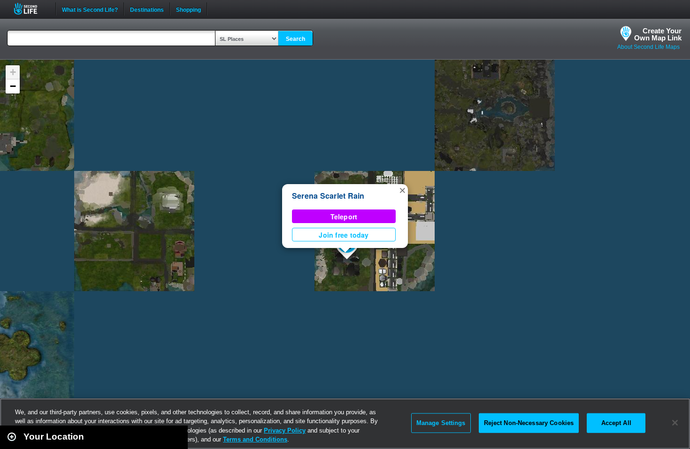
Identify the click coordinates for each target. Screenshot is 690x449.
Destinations (147, 9)
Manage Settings (441, 422)
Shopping (188, 9)
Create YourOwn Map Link (658, 34)
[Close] (675, 422)
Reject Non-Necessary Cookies (529, 422)
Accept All (616, 422)
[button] (402, 189)
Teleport (344, 216)
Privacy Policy (285, 430)
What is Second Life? (90, 9)
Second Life (30, 8)
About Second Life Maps (648, 47)
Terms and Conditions (255, 439)
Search (295, 39)
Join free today (343, 235)
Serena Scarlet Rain (328, 195)
